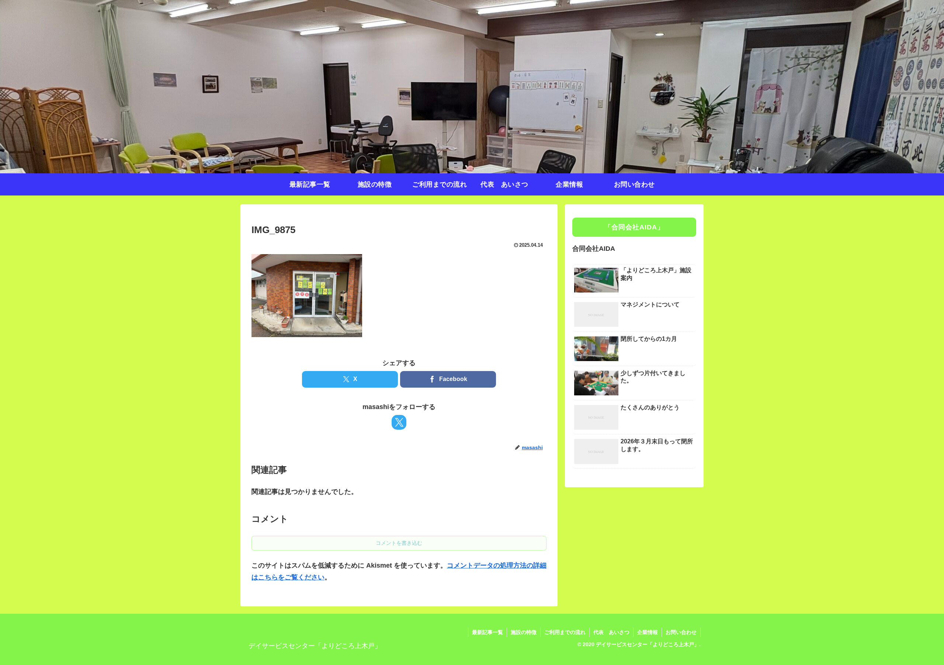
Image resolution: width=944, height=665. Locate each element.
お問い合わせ (681, 632)
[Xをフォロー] (399, 422)
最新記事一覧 (487, 632)
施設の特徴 (524, 632)
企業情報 (647, 632)
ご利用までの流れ (565, 632)
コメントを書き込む (399, 543)
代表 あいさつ (611, 632)
